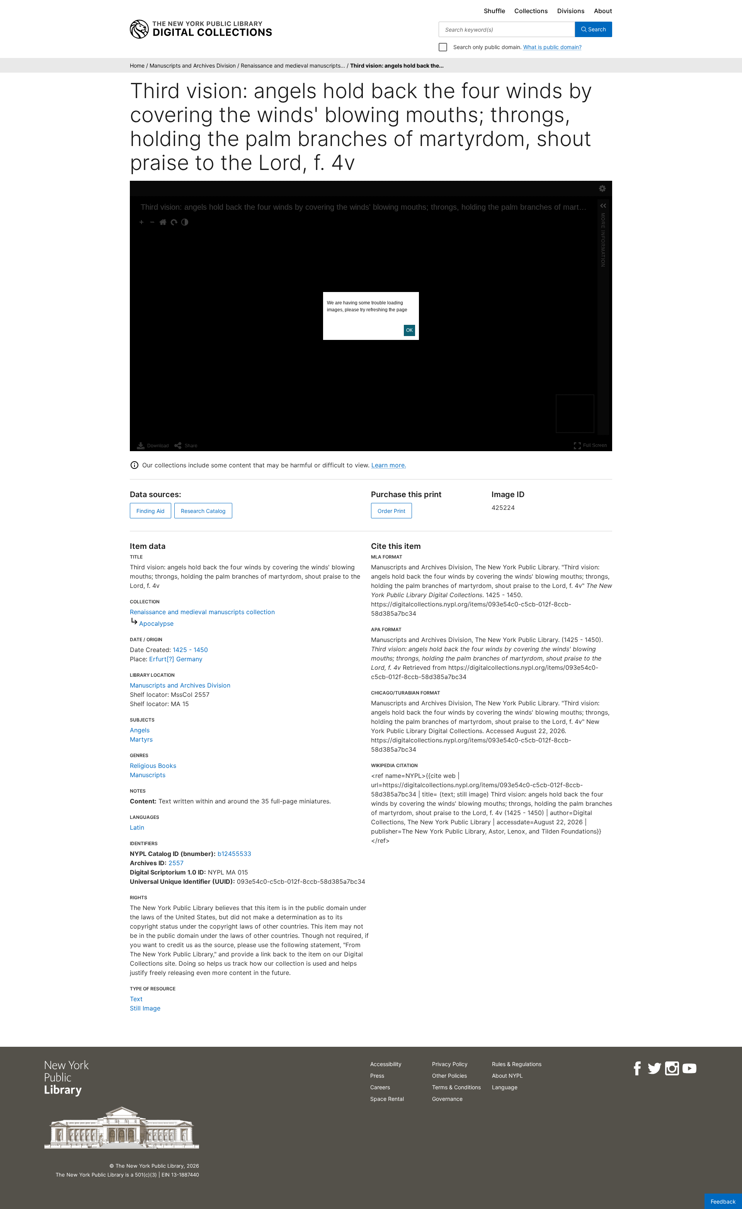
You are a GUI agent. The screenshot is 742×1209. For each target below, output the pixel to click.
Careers (380, 1087)
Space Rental (387, 1098)
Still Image (145, 1008)
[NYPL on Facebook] (636, 1068)
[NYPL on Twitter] (654, 1068)
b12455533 (234, 854)
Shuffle (494, 11)
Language (504, 1087)
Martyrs (141, 739)
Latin (137, 827)
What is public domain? (552, 47)
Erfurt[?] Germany (176, 659)
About (603, 11)
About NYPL (507, 1075)
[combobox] (507, 29)
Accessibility (386, 1064)
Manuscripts (147, 775)
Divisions (571, 11)
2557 (176, 863)
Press (377, 1075)
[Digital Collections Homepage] (201, 29)
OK (409, 330)
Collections (531, 11)
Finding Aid (150, 511)
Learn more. (388, 465)
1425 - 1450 (190, 650)
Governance (447, 1098)
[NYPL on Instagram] (671, 1068)
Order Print (391, 511)
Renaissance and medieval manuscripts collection (202, 612)
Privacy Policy (450, 1064)
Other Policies (449, 1075)
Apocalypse (156, 623)
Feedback (723, 1201)
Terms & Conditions (456, 1087)
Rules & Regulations (516, 1064)
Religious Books (153, 765)
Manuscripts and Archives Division (180, 685)
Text (136, 999)
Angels (140, 730)
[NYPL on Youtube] (688, 1068)
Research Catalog (203, 511)
